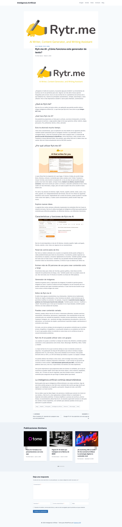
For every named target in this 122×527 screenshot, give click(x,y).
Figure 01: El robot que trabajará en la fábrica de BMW (60, 452)
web (78, 406)
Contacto (97, 2)
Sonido (87, 2)
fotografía (47, 406)
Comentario (37, 484)
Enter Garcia (40, 55)
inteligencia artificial (57, 406)
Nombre (36, 503)
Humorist (81, 458)
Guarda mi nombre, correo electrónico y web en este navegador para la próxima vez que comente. (60, 507)
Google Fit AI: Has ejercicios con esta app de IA (76, 416)
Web (73, 503)
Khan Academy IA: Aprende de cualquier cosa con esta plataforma (46, 416)
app (37, 406)
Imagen (81, 2)
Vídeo (92, 2)
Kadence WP (77, 522)
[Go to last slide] (26, 448)
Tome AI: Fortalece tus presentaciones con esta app (34, 452)
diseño (42, 406)
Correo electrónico (58, 503)
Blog (103, 2)
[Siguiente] (96, 448)
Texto (44, 46)
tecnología (72, 406)
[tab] (58, 466)
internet (66, 406)
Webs (48, 46)
